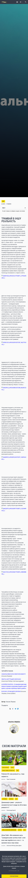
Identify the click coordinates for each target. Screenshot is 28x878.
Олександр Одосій (11, 810)
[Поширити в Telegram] (15, 709)
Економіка (4, 799)
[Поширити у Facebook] (12, 709)
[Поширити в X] (10, 709)
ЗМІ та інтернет (5, 767)
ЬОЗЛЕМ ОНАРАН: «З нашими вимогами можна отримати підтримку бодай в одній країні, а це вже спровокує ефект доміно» (14, 686)
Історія (19, 830)
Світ (3, 201)
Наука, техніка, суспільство (8, 770)
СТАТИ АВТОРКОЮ (14, 876)
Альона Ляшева (10, 702)
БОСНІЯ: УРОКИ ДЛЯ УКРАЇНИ (11, 691)
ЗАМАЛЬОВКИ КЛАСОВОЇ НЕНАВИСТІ (13, 674)
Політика (11, 799)
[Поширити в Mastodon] (18, 709)
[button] (17, 2)
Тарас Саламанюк (11, 779)
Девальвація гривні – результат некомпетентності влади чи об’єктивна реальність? (14, 805)
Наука (12, 767)
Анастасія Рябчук (11, 845)
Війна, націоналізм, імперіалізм (9, 830)
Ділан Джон (18, 845)
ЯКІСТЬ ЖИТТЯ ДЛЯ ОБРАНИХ (11, 679)
